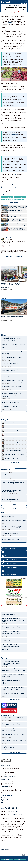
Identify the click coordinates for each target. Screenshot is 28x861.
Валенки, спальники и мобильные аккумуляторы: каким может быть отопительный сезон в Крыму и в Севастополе (11, 285)
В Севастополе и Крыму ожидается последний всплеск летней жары (11, 401)
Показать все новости (14, 412)
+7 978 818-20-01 (5, 847)
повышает (15, 134)
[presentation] (3, 292)
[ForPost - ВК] (9, 808)
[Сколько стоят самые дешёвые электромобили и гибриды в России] (4, 228)
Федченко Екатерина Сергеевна (13, 442)
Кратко (2, 802)
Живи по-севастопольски (11, 571)
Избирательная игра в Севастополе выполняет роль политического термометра (14, 499)
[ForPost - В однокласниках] (16, 808)
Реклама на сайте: (5, 843)
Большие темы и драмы (11, 567)
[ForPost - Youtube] (13, 808)
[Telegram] (9, 190)
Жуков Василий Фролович (12, 458)
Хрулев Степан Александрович (13, 430)
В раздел (13, 504)
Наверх (23, 855)
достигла (9, 22)
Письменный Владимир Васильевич (14, 454)
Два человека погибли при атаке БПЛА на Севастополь (13, 352)
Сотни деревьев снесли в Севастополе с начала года (12, 386)
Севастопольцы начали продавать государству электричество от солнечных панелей (13, 620)
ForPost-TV (3, 800)
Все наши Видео (9, 552)
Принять (19, 859)
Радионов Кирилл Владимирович (13, 434)
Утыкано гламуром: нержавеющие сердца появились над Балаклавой (12, 491)
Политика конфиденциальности (11, 858)
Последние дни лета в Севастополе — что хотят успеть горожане (13, 375)
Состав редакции (5, 804)
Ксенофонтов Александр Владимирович (15, 426)
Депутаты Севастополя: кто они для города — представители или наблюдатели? (13, 483)
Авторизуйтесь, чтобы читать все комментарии (14, 257)
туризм (23, 313)
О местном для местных (11, 556)
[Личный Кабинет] (22, 1)
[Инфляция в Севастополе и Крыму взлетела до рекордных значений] (4, 210)
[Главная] (5, 2)
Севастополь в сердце (11, 559)
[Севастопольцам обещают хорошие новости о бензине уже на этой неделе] (4, 223)
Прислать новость (14, 331)
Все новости (4, 797)
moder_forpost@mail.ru (10, 776)
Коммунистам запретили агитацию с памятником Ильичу (11, 407)
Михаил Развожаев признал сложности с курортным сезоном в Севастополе (17, 207)
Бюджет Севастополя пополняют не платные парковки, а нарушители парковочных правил (14, 346)
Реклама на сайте (5, 765)
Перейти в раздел (14, 462)
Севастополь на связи (9, 548)
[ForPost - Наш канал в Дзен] (19, 808)
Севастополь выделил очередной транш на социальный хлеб (16, 220)
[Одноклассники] (6, 190)
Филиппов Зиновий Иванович (13, 450)
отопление (22, 280)
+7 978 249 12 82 (5, 779)
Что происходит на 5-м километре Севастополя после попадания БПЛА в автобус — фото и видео (12, 338)
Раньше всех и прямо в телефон (13, 563)
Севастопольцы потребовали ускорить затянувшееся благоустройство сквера (12, 381)
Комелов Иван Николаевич (12, 446)
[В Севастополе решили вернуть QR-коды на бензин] (4, 214)
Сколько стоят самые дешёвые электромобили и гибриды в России (16, 229)
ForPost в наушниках (10, 574)
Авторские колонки (6, 799)
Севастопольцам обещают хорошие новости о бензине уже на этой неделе (17, 224)
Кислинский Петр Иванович (12, 422)
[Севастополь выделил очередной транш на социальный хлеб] (4, 219)
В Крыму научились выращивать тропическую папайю (10, 363)
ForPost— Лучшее (15, 811)
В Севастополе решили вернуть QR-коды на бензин (16, 215)
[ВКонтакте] (2, 190)
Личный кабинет (14, 508)
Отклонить (6, 859)
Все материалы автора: (12, 184)
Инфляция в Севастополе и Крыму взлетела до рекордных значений (16, 211)
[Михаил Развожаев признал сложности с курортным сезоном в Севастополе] (4, 205)
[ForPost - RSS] (6, 808)
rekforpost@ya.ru (5, 849)
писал (14, 174)
